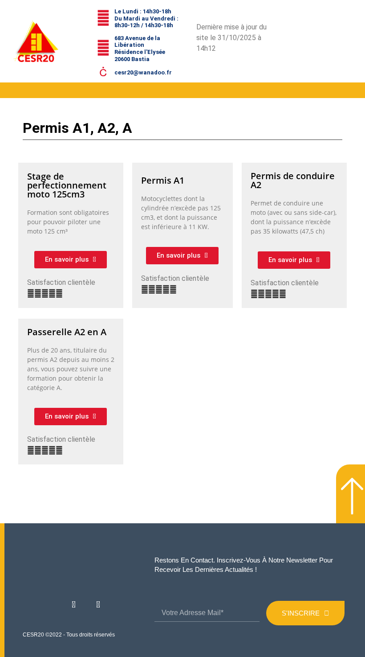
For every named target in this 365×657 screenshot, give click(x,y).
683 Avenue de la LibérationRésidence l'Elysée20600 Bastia (139, 48)
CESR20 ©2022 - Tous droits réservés (69, 635)
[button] (7, 90)
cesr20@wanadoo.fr (143, 72)
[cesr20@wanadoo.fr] (103, 71)
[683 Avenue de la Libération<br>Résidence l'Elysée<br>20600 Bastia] (103, 47)
